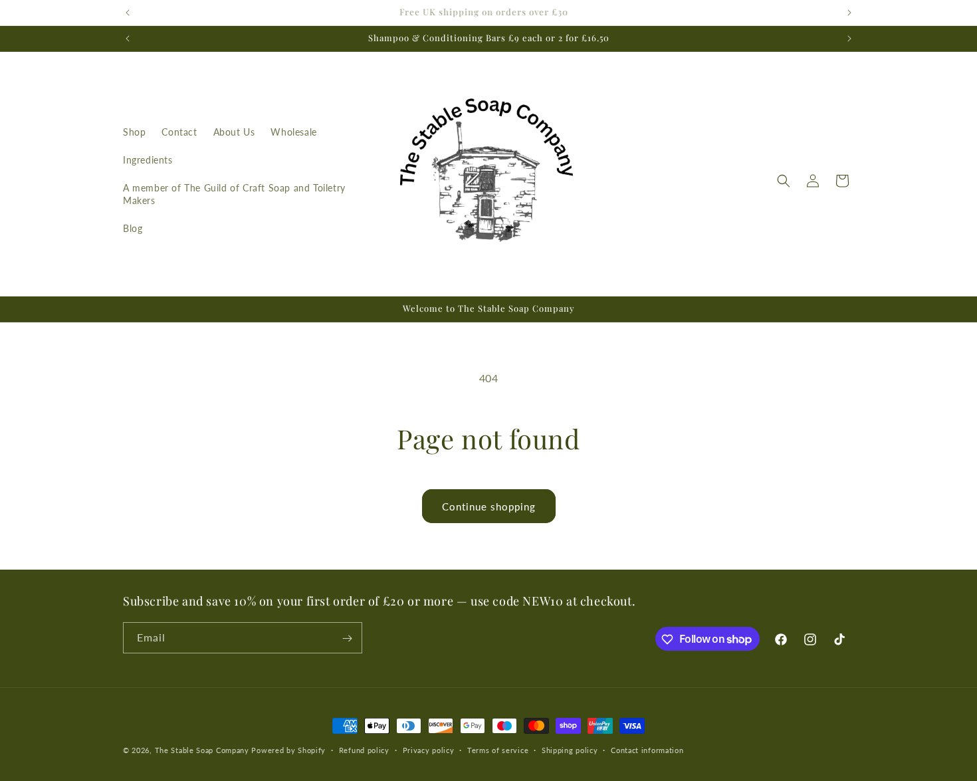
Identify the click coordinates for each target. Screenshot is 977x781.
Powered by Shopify (288, 750)
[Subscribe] (347, 638)
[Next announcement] (849, 12)
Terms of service (497, 749)
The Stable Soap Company (202, 750)
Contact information (647, 749)
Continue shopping (489, 506)
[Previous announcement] (127, 12)
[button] (783, 180)
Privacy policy (429, 749)
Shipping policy (570, 749)
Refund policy (364, 749)
